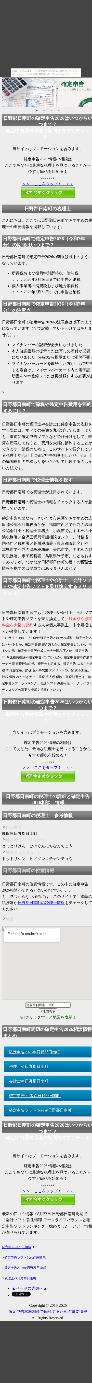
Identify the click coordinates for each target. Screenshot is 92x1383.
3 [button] (51, 110)
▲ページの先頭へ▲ (29, 1288)
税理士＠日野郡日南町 (28, 1066)
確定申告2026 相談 (16, 1247)
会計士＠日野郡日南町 (28, 1081)
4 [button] (58, 110)
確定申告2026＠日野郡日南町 (34, 1052)
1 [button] (36, 110)
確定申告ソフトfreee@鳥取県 (25, 1257)
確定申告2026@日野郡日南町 (25, 1268)
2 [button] (44, 110)
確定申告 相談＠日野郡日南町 (35, 1096)
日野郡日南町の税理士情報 (41, 903)
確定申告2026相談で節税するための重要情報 (48, 1311)
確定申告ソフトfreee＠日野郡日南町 (40, 1110)
